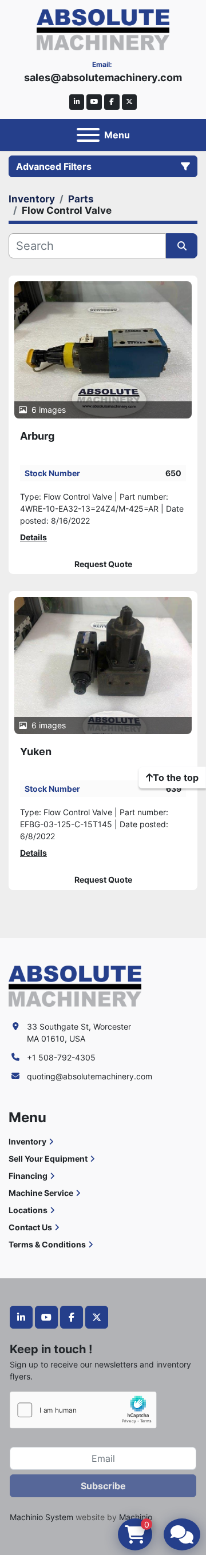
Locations (28, 1210)
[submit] (181, 245)
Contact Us (30, 1227)
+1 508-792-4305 (61, 1057)
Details (33, 537)
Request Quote (103, 564)
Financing (28, 1176)
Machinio (135, 1517)
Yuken (36, 751)
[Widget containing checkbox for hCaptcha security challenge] (83, 1410)
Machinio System (41, 1517)
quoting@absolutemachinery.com (89, 1076)
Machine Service (41, 1193)
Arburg (37, 436)
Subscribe (103, 1486)
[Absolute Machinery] (75, 985)
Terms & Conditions (47, 1244)
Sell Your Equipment (48, 1158)
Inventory (27, 1141)
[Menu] (88, 135)
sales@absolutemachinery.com (103, 77)
